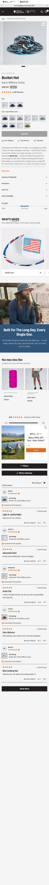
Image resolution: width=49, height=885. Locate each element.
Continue (36, 450)
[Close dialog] (45, 427)
